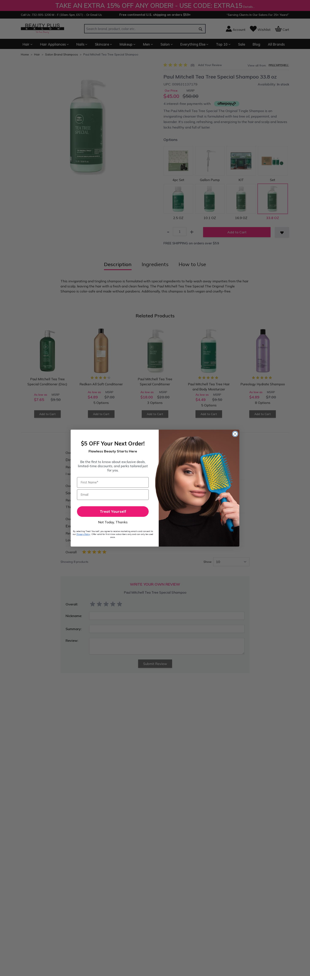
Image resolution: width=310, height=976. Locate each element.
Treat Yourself (113, 511)
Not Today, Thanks (113, 522)
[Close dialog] (235, 433)
